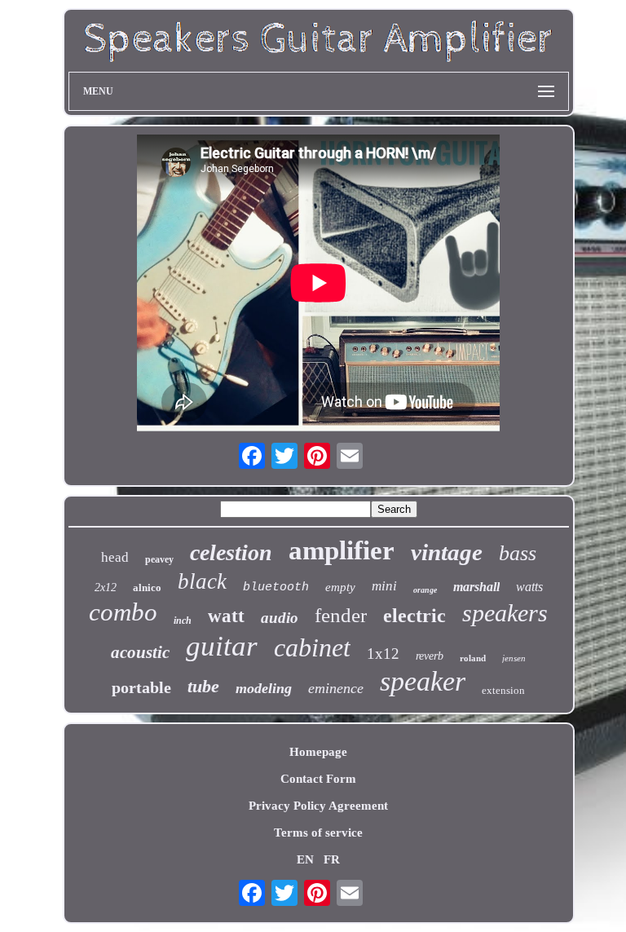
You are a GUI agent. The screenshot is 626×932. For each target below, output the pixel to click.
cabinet (312, 647)
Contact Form (318, 778)
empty (340, 587)
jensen (514, 658)
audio (279, 617)
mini (384, 586)
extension (503, 690)
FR (332, 859)
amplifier (342, 550)
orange (425, 589)
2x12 (106, 587)
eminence (336, 688)
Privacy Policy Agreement (318, 805)
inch (183, 620)
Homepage (318, 751)
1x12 (383, 653)
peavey (159, 559)
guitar (222, 646)
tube (203, 686)
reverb (429, 656)
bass (517, 553)
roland (473, 658)
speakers (505, 612)
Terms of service (318, 832)
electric (414, 615)
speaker (422, 681)
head (115, 557)
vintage (447, 552)
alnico (147, 587)
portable (141, 687)
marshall (476, 587)
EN (305, 859)
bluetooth (276, 587)
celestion (231, 552)
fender (341, 615)
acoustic (140, 652)
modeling (264, 688)
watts (529, 587)
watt (226, 616)
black (202, 581)
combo (123, 612)
